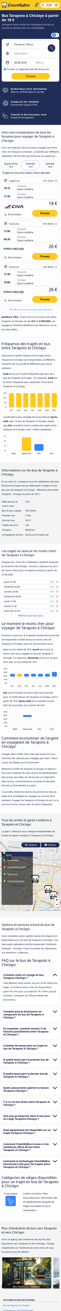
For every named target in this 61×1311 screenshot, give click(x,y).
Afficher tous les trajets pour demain (32, 309)
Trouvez (45, 213)
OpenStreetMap (45, 913)
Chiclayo (51, 848)
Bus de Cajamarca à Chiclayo (16, 1308)
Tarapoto (32, 848)
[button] (48, 892)
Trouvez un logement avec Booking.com (28, 69)
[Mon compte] (36, 5)
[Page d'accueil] (16, 5)
